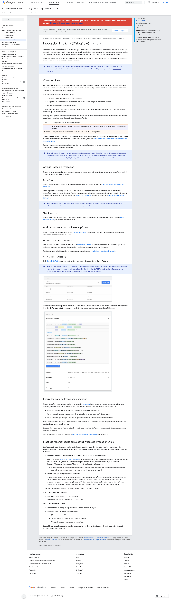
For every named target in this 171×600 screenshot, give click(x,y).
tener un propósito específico (70, 459)
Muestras (24, 13)
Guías (4, 13)
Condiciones (33, 596)
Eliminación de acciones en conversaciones (66, 23)
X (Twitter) (79, 570)
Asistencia (80, 2)
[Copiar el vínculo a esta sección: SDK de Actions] (59, 213)
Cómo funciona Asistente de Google (40, 564)
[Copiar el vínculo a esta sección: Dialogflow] (55, 180)
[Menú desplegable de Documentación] (61, 2)
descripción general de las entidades (85, 434)
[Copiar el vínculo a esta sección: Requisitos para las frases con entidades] (89, 399)
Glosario (34, 13)
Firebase (126, 564)
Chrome (126, 560)
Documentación (54, 2)
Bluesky (78, 560)
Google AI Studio (129, 567)
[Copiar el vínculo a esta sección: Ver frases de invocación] (68, 257)
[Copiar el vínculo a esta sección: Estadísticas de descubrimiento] (74, 241)
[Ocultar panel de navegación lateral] (24, 596)
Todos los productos (103, 587)
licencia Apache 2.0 (51, 539)
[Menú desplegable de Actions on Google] (44, 2)
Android (126, 557)
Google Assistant (68, 38)
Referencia (13, 13)
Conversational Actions (12, 8)
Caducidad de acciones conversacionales (102, 2)
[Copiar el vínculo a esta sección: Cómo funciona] (62, 80)
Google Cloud (128, 573)
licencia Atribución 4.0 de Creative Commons (96, 537)
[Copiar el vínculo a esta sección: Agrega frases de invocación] (76, 167)
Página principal (47, 38)
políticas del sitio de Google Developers (94, 539)
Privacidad (41, 596)
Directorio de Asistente (36, 567)
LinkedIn (78, 567)
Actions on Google (35, 2)
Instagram (79, 564)
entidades (86, 404)
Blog (77, 557)
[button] (13, 30)
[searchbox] (13, 19)
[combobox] (135, 2)
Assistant (18, 2)
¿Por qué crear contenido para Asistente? (42, 560)
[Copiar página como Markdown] (97, 43)
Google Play (127, 576)
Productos (58, 38)
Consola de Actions (79, 232)
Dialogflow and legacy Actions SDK (42, 8)
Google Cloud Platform (85, 587)
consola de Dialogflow (83, 195)
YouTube (79, 573)
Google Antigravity (129, 570)
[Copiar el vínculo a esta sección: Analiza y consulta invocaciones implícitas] (90, 227)
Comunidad (69, 2)
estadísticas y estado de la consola (103, 251)
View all (126, 579)
